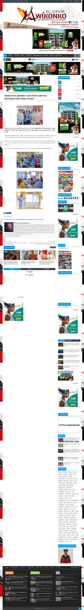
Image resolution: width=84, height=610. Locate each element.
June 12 (75, 513)
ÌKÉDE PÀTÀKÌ (58, 55)
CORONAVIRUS (62, 491)
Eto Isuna (61, 498)
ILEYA (76, 506)
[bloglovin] (22, 1)
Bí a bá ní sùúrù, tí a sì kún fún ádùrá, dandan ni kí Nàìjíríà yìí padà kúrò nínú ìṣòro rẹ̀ (44, 583)
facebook (46, 269)
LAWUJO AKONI (62, 524)
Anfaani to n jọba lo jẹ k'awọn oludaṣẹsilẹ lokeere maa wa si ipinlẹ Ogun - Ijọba (28, 263)
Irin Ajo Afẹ (67, 511)
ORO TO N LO (75, 532)
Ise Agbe (15, 59)
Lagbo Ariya (66, 522)
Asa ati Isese (62, 482)
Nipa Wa (6, 567)
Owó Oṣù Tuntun (62, 537)
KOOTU (66, 519)
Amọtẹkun (66, 480)
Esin (73, 493)
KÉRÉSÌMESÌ (72, 517)
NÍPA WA (70, 1)
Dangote (68, 491)
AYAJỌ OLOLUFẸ (62, 485)
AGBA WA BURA (69, 478)
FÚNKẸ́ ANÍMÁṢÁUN (37, 55)
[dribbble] (24, 1)
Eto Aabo (61, 495)
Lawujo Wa (68, 524)
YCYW (67, 541)
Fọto (68, 500)
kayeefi (73, 515)
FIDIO (70, 498)
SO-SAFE (67, 539)
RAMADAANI (61, 539)
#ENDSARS (65, 476)
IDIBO (67, 504)
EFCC (73, 491)
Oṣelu (75, 474)
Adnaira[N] (48, 86)
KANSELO (68, 515)
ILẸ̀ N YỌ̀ (63, 576)
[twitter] (13, 1)
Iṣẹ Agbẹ (66, 513)
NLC (59, 528)
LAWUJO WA (75, 524)
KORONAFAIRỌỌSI (73, 519)
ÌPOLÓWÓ (16, 55)
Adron (58, 59)
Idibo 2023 (72, 504)
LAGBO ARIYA (72, 522)
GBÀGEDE (65, 1)
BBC (70, 489)
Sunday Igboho (73, 539)
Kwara (70, 474)
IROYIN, (21, 101)
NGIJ (75, 526)
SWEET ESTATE (62, 541)
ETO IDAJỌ (72, 495)
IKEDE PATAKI (58, 567)
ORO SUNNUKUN (67, 532)
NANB (71, 526)
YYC (71, 541)
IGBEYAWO (67, 506)
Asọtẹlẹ (75, 482)
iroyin (72, 511)
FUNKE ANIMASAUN (67, 502)
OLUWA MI (61, 530)
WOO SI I (53, 247)
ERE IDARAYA (68, 493)
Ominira (66, 530)
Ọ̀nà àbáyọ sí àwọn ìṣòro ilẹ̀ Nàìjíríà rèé (44, 576)
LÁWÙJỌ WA (29, 55)
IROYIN (9, 92)
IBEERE (74, 502)
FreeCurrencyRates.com (63, 248)
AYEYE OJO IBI (62, 487)
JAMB (70, 513)
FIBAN (66, 498)
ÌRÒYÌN (22, 55)
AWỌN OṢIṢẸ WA (39, 567)
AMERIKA (60, 480)
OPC (75, 530)
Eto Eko (70, 472)
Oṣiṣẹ (60, 476)
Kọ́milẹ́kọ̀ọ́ (61, 519)
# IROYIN (9, 213)
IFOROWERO (61, 506)
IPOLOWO (61, 511)
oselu (60, 535)
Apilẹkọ (65, 472)
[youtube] (18, 1)
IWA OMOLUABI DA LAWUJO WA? (67, 581)
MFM (68, 526)
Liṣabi (64, 526)
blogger (12, 269)
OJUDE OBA (73, 528)
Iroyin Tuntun (31, 567)
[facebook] (11, 1)
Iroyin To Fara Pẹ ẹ (9, 247)
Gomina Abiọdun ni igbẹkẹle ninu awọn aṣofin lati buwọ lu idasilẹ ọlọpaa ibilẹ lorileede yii (46, 263)
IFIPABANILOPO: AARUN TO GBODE (42, 599)
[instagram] (15, 1)
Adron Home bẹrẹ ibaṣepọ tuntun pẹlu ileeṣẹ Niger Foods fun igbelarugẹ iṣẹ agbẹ (35, 59)
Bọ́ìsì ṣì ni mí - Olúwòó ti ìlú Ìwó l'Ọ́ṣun (18, 587)
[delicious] (27, 1)
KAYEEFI (65, 474)
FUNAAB (60, 502)
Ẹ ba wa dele (22, 567)
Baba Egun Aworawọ (63, 489)
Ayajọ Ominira (70, 485)
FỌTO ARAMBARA (74, 500)
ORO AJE (60, 532)
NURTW (63, 528)
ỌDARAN (68, 528)
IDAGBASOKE (61, 504)
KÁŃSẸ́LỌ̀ (51, 55)
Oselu (64, 535)
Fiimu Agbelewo (62, 500)
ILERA (72, 506)
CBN (74, 489)
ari (76, 480)
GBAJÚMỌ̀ (69, 340)
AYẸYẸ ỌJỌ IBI (69, 487)
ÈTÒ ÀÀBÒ (45, 55)
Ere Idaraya (61, 493)
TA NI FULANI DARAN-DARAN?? (67, 597)
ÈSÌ (76, 340)
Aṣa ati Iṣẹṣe (69, 482)
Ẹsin (77, 493)
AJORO (75, 478)
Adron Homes (62, 478)
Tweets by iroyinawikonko (63, 307)
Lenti (60, 526)
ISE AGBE (60, 513)
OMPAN (71, 530)
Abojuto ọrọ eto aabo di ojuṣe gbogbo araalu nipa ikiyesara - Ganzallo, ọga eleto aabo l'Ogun (11, 263)
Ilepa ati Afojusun (14, 567)
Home (5, 92)
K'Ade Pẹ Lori (62, 515)
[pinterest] (20, 1)
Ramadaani (75, 537)
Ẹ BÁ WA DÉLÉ (76, 1)
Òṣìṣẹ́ (77, 535)
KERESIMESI (66, 517)
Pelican (69, 537)
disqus (29, 269)
